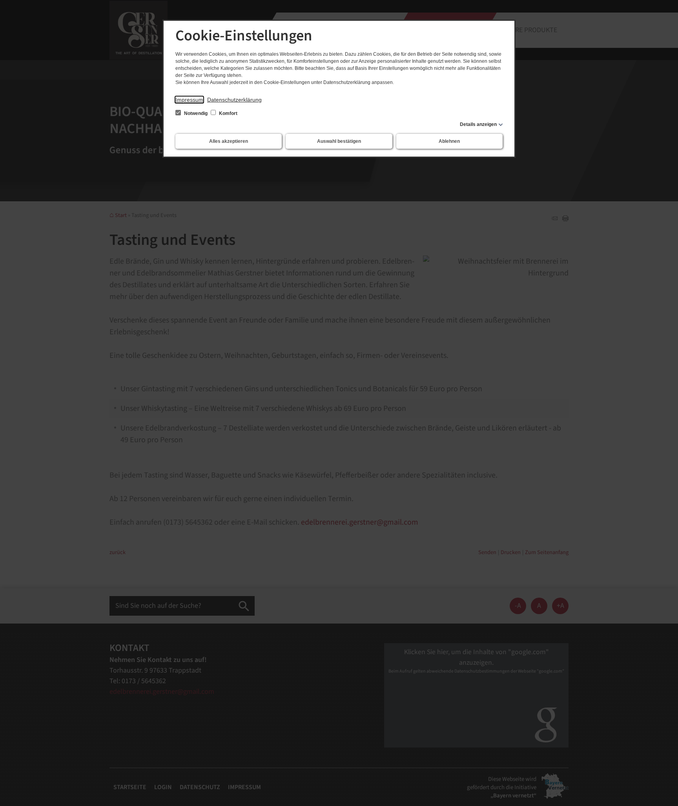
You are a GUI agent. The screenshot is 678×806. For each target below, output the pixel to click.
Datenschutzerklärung (234, 100)
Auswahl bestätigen (339, 141)
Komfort (227, 113)
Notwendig (196, 113)
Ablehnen (449, 141)
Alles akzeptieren (228, 141)
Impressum (189, 100)
